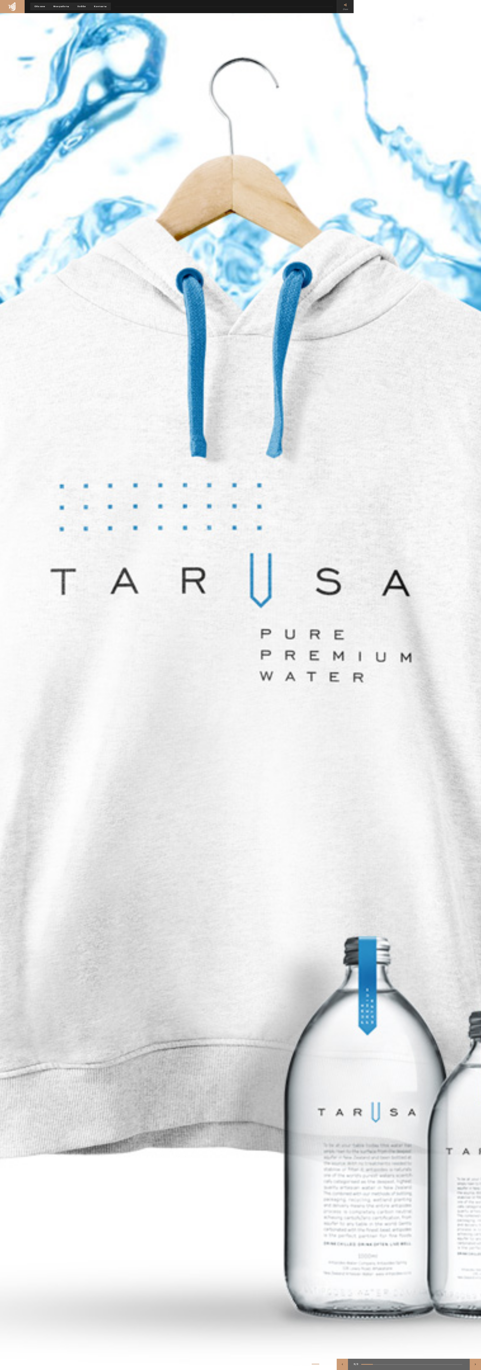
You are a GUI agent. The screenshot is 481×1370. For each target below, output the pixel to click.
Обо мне (39, 6)
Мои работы (61, 6)
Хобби (81, 6)
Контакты (100, 6)
